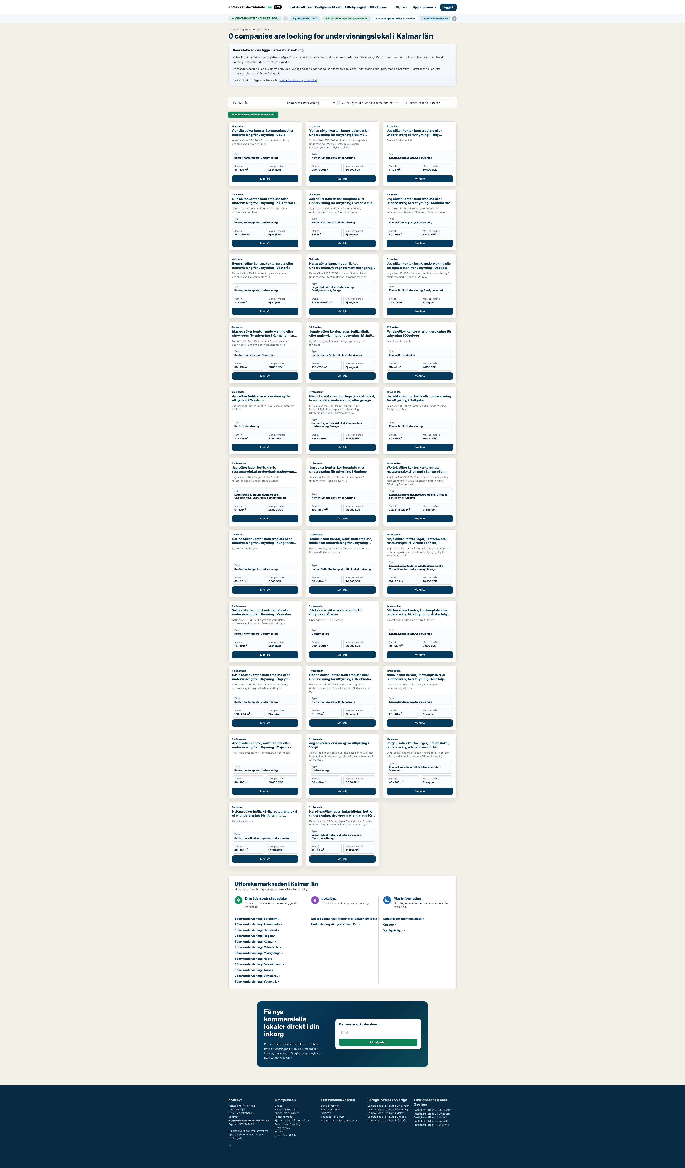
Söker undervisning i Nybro (253, 958)
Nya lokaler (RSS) (285, 1135)
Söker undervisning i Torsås (254, 970)
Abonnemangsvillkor (287, 1112)
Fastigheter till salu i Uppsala (431, 1120)
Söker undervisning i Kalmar (254, 941)
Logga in (449, 7)
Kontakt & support (285, 1109)
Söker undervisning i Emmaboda (257, 924)
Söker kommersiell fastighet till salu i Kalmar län (344, 918)
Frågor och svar (330, 1109)
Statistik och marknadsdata (402, 918)
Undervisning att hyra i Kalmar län (334, 924)
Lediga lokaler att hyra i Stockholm (388, 1105)
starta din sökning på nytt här (298, 80)
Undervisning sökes (240, 29)
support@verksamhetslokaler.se (248, 1120)
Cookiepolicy (282, 1127)
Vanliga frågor (393, 930)
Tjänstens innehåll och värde (292, 1120)
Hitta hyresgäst (355, 7)
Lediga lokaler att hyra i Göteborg (387, 1109)
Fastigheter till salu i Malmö (430, 1117)
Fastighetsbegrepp (332, 1116)
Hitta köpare (378, 7)
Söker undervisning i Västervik (256, 981)
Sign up (401, 7)
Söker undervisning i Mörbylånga (257, 953)
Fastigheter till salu (328, 7)
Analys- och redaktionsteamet (339, 1120)
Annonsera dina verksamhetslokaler (253, 114)
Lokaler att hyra (301, 7)
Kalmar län (262, 29)
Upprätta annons (424, 7)
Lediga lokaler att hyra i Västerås (387, 1120)
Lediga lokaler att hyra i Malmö (385, 1112)
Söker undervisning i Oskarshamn (258, 964)
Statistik (326, 1112)
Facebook (230, 1145)
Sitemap (280, 1131)
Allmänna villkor (284, 1116)
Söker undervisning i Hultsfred (256, 930)
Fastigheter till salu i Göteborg (432, 1113)
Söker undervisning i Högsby (255, 936)
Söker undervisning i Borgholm (256, 918)
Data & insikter (330, 1105)
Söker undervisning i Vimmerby (256, 976)
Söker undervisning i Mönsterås (257, 947)
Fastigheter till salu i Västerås (431, 1124)
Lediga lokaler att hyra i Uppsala (387, 1116)
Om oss (388, 924)
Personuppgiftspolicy (287, 1124)
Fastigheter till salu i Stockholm (432, 1109)
